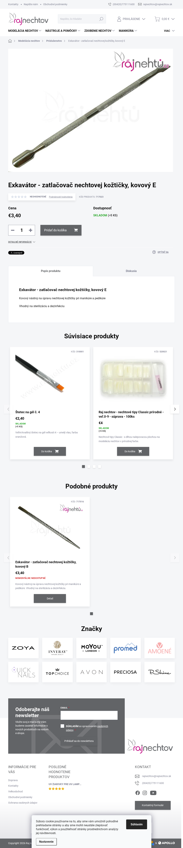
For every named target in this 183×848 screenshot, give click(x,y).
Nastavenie (46, 841)
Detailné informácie (20, 242)
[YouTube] (153, 792)
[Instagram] (144, 792)
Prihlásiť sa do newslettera (79, 741)
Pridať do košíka (55, 230)
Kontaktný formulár (153, 805)
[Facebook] (137, 792)
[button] (83, 466)
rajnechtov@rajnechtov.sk (156, 776)
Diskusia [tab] (131, 271)
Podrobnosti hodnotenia (61, 197)
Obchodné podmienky (55, 4)
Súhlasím (137, 824)
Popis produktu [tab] (50, 271)
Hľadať (101, 18)
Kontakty (13, 4)
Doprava (13, 780)
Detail (50, 598)
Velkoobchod (15, 791)
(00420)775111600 (153, 783)
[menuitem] (25, 31)
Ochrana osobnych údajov (22, 802)
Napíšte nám (31, 4)
